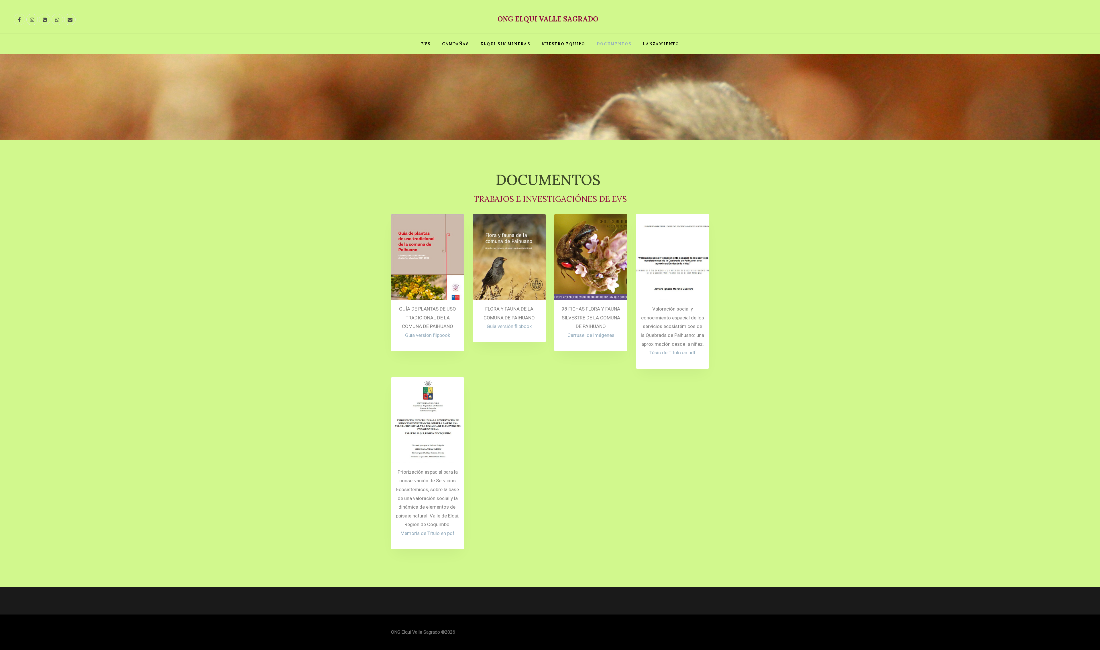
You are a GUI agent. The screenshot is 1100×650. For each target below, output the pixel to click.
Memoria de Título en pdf (427, 533)
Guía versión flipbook (427, 335)
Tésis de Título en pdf (672, 352)
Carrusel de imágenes (590, 335)
